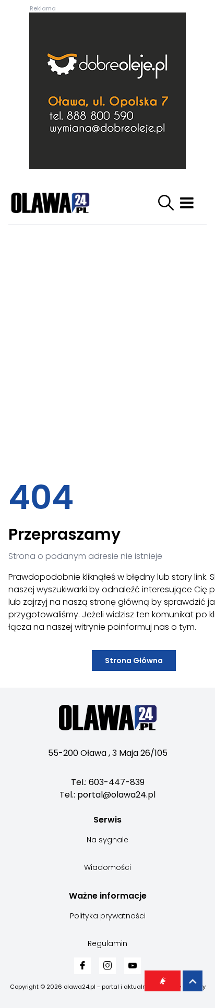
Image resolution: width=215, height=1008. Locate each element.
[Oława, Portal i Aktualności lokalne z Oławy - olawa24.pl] (60, 203)
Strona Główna (134, 660)
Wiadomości (107, 867)
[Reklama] (107, 91)
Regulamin (107, 943)
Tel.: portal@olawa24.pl (107, 795)
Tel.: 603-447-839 (108, 782)
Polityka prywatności (108, 916)
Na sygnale (107, 840)
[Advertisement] (107, 348)
